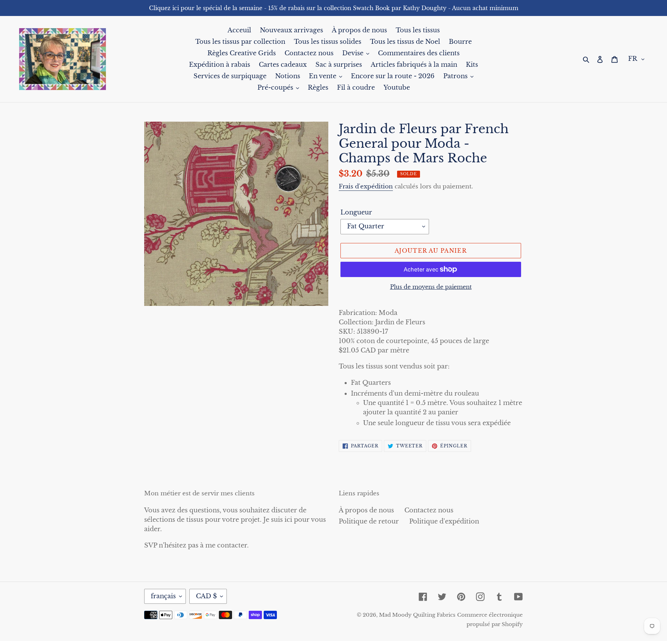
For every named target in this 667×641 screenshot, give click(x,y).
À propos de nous (366, 510)
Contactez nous (428, 510)
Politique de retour (369, 521)
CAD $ (206, 596)
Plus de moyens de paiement (431, 286)
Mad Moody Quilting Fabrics (417, 614)
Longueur (356, 212)
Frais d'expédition (366, 186)
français (163, 596)
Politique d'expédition (444, 521)
